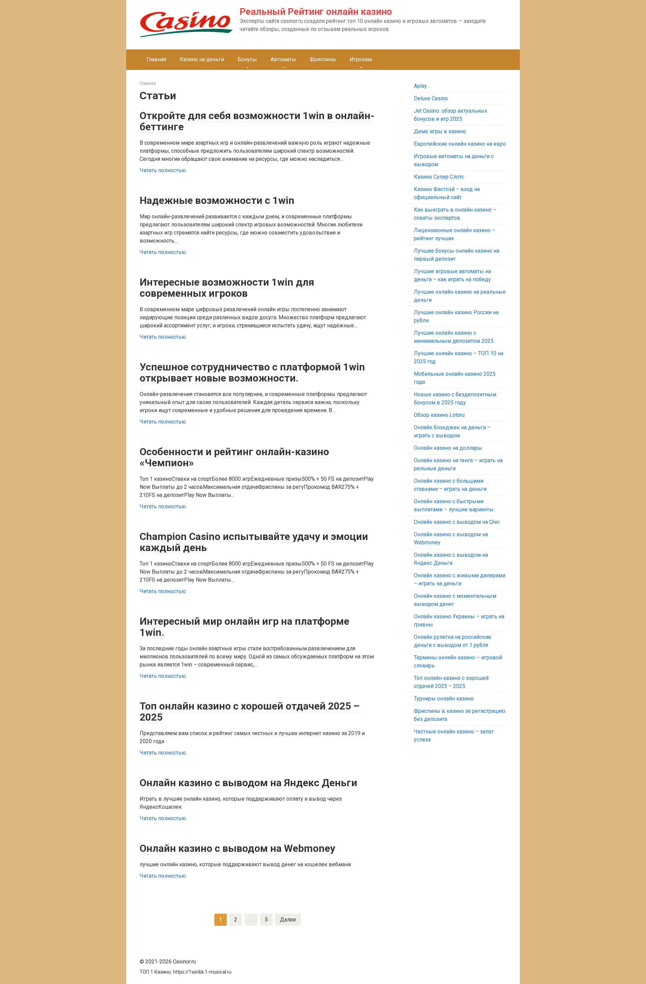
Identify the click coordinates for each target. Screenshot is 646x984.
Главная (156, 59)
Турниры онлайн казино (444, 698)
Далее (288, 919)
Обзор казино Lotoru (439, 415)
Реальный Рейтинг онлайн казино (316, 11)
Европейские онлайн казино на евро (460, 144)
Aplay (420, 86)
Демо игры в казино (440, 131)
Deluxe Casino (431, 98)
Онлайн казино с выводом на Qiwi (457, 522)
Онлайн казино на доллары (448, 448)
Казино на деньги (202, 59)
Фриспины (323, 59)
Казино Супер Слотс (439, 177)
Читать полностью (163, 170)
